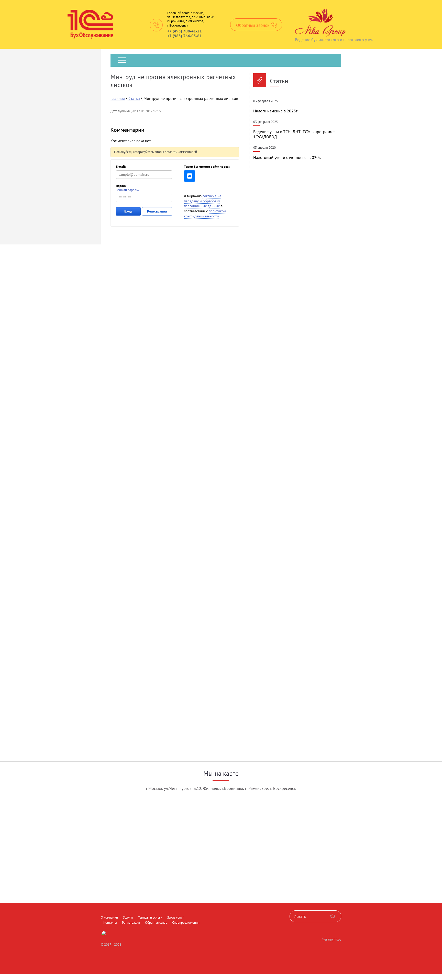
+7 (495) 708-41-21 (184, 31)
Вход (128, 211)
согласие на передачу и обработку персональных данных (202, 201)
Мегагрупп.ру (331, 939)
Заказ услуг (209, 77)
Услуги (146, 77)
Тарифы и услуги (176, 77)
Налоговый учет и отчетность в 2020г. (287, 157)
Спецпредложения (128, 97)
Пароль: (121, 186)
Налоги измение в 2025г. (275, 110)
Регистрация (266, 77)
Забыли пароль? (127, 190)
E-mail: (121, 167)
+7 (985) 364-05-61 (184, 35)
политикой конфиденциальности (205, 213)
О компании (121, 77)
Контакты (237, 77)
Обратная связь (299, 77)
